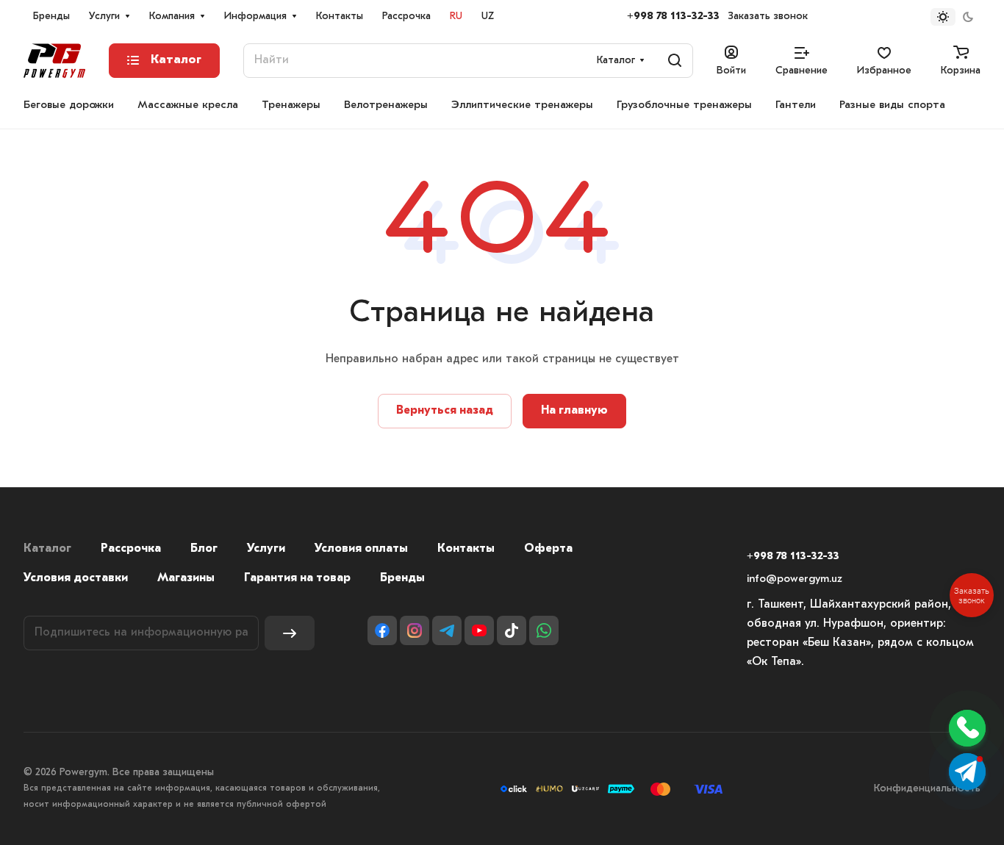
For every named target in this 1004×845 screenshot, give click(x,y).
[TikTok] (511, 630)
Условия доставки (76, 578)
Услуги (266, 549)
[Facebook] (382, 630)
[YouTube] (479, 630)
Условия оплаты (361, 549)
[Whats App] (544, 630)
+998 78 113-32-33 (673, 16)
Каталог (47, 549)
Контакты (466, 549)
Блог (204, 549)
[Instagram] (414, 630)
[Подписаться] (290, 633)
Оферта (548, 549)
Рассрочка (131, 549)
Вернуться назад (444, 411)
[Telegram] (447, 630)
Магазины (186, 578)
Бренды (402, 578)
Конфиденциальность (927, 788)
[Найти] (674, 60)
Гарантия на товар (297, 578)
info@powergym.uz (794, 579)
